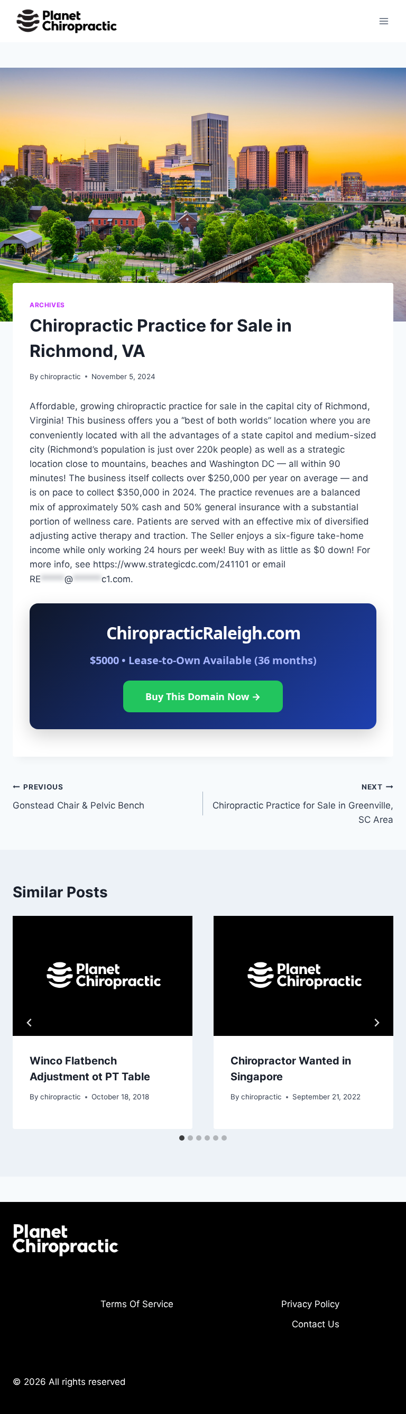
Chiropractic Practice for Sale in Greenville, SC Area (303, 804)
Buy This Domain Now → (203, 696)
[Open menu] (383, 21)
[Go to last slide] (29, 1022)
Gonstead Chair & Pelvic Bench (78, 797)
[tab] (181, 1138)
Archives (47, 305)
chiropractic (60, 376)
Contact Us (315, 1324)
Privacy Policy (310, 1304)
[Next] (376, 1022)
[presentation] (102, 976)
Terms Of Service (136, 1304)
